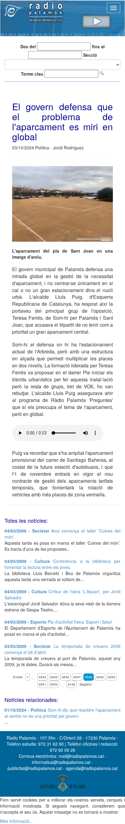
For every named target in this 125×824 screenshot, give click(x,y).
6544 (42, 677)
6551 (42, 684)
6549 (100, 677)
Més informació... (16, 821)
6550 (111, 677)
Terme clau (32, 74)
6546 (65, 677)
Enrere (17, 677)
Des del (28, 46)
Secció (90, 55)
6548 (88, 677)
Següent (85, 684)
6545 (54, 677)
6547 (77, 677)
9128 (71, 684)
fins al (98, 46)
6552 (54, 684)
